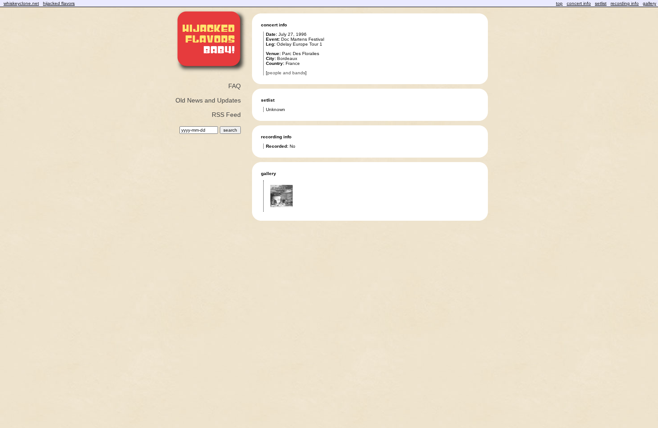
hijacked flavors (59, 3)
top (559, 3)
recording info (625, 3)
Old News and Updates (208, 100)
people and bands (286, 72)
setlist (601, 3)
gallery (649, 3)
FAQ (234, 86)
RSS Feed (226, 114)
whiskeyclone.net (21, 3)
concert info (579, 3)
